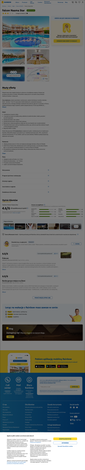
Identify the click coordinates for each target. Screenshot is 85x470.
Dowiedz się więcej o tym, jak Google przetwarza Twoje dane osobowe (16, 462)
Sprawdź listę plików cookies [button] (65, 446)
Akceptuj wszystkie (66, 439)
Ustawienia (68, 443)
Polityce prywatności (35, 442)
